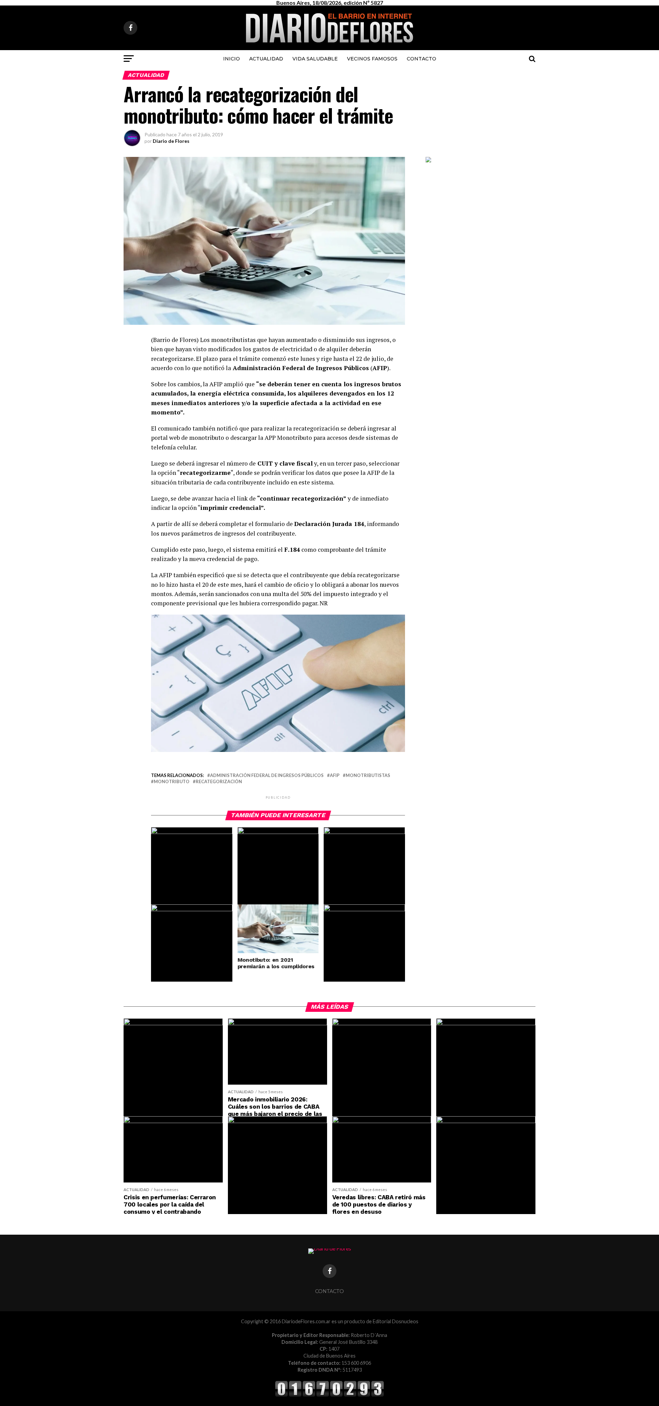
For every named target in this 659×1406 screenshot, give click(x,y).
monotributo (171, 781)
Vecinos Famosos (372, 59)
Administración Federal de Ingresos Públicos (267, 775)
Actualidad (266, 59)
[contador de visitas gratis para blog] (329, 1395)
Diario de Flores (171, 141)
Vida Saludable (315, 59)
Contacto (421, 59)
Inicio (231, 59)
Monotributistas (368, 775)
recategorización (219, 781)
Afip (334, 775)
